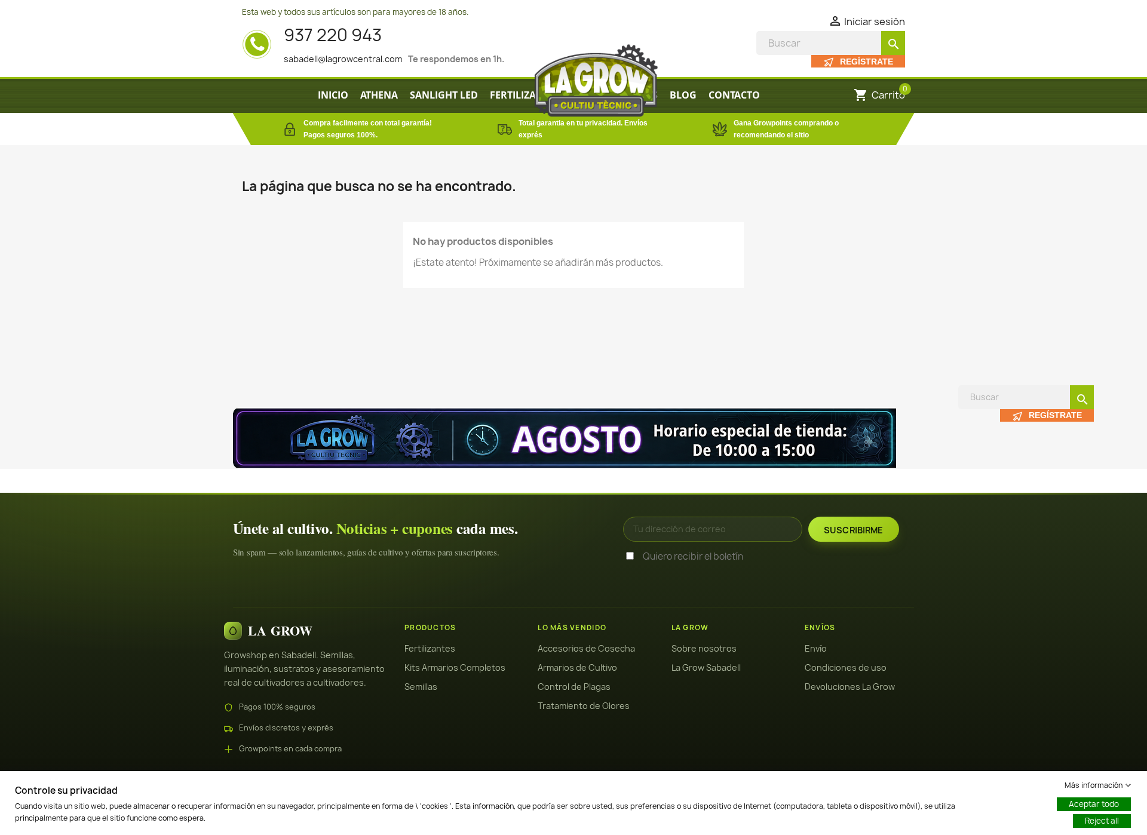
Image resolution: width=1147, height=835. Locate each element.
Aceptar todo (1094, 804)
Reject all (1102, 820)
